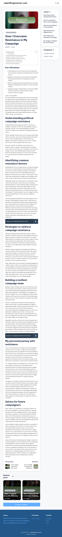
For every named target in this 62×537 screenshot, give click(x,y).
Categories (49, 518)
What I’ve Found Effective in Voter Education (50, 26)
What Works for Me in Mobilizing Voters (49, 31)
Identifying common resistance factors (14, 57)
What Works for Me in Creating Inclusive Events (49, 16)
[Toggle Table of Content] (35, 52)
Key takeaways (11, 53)
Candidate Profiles (48, 56)
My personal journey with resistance (14, 61)
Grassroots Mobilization (11, 32)
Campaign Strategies (48, 53)
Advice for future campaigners (13, 63)
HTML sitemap (35, 518)
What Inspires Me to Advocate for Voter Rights (50, 36)
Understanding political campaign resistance (16, 55)
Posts (47, 520)
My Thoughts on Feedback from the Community (50, 41)
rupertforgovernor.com (15, 3)
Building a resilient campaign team (14, 60)
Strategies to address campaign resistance (15, 58)
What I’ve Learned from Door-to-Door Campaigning (50, 21)
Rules (47, 523)
